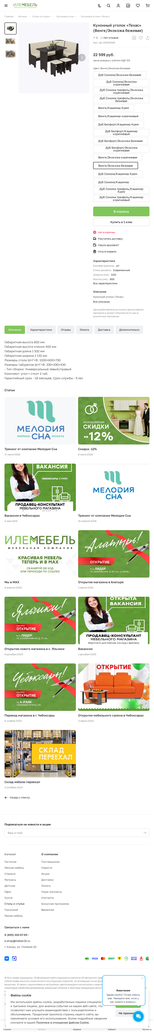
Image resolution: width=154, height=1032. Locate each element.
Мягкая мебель (14, 867)
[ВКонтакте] (7, 958)
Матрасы (10, 879)
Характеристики (41, 329)
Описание (14, 329)
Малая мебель (14, 915)
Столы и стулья (14, 903)
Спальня (10, 873)
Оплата (84, 329)
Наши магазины (51, 891)
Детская (10, 885)
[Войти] (118, 5)
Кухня (8, 897)
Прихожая (11, 909)
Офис (8, 891)
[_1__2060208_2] (53, 57)
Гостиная (10, 861)
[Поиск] (108, 5)
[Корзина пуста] (147, 5)
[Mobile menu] (6, 5)
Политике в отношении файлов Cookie (62, 1022)
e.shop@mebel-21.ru (17, 940)
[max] (14, 958)
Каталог (10, 854)
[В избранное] (141, 38)
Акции (45, 873)
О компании (49, 854)
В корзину (121, 211)
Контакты (47, 897)
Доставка (104, 329)
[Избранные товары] (138, 5)
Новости (46, 867)
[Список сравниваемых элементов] (128, 5)
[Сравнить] (134, 38)
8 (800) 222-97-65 (16, 934)
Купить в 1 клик (121, 222)
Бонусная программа (55, 903)
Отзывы (66, 329)
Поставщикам (50, 861)
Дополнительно (129, 329)
